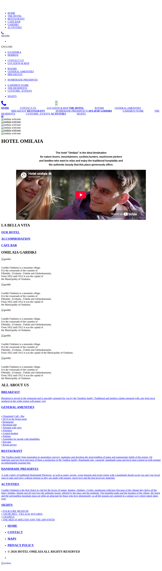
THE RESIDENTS (17, 88)
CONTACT (15, 532)
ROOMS (12, 68)
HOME (11, 13)
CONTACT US (16, 60)
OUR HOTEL (10, 232)
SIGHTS (12, 96)
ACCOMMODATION (15, 238)
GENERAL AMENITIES (21, 71)
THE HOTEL (15, 16)
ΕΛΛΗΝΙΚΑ (14, 52)
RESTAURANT (16, 18)
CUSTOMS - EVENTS (20, 91)
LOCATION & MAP (18, 63)
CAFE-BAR (14, 21)
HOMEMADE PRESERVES (23, 79)
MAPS (12, 538)
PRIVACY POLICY (21, 545)
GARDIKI (13, 24)
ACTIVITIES (15, 27)
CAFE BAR (9, 245)
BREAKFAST (15, 74)
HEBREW (13, 55)
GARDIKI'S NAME (18, 85)
